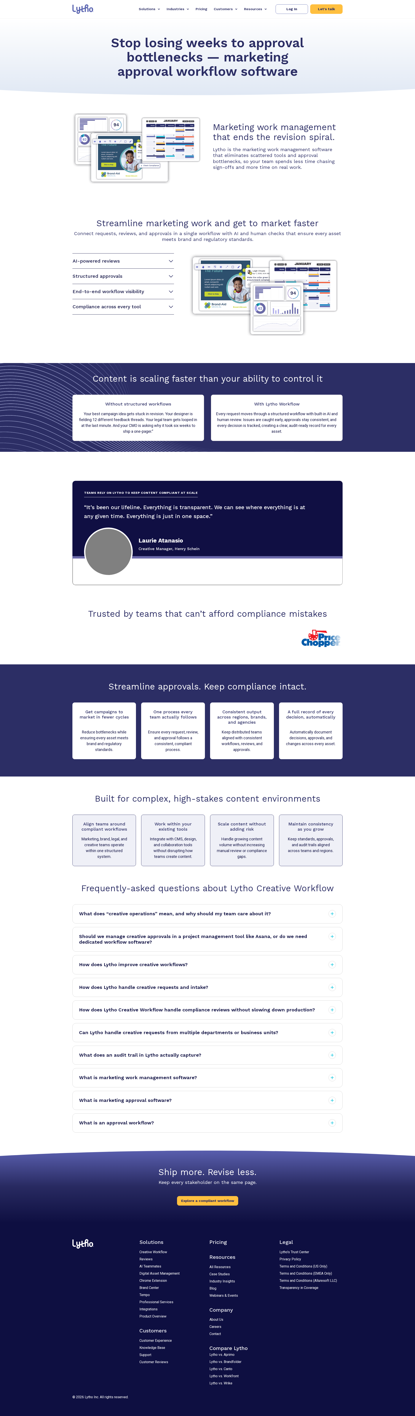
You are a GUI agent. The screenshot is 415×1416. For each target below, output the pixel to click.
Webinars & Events (223, 1295)
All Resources (220, 1267)
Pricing (201, 9)
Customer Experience (155, 1340)
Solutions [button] (147, 9)
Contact (215, 1334)
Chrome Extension (153, 1281)
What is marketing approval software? (125, 1100)
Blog (212, 1288)
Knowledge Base (152, 1348)
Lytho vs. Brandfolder (225, 1362)
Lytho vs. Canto (220, 1369)
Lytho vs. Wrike (220, 1383)
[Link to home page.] (83, 9)
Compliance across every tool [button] (107, 306)
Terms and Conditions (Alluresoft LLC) (308, 1281)
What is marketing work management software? (138, 1077)
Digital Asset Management (159, 1273)
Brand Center (149, 1288)
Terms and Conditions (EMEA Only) (305, 1273)
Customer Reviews (153, 1362)
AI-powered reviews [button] (96, 261)
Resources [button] (253, 9)
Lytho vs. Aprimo (222, 1355)
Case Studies (219, 1274)
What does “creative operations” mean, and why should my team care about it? (175, 913)
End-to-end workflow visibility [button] (108, 291)
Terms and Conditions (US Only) (303, 1266)
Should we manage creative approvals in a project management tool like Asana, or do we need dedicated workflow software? (193, 939)
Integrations (148, 1309)
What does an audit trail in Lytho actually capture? (140, 1055)
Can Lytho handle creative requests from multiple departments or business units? (178, 1032)
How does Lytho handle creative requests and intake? (143, 987)
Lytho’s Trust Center (294, 1252)
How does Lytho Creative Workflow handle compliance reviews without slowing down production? (197, 1009)
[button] (292, 9)
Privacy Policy (290, 1259)
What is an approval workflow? (116, 1122)
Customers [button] (223, 9)
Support (145, 1355)
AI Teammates (150, 1266)
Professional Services (156, 1302)
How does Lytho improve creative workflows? (133, 964)
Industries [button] (175, 9)
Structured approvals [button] (97, 276)
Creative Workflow (153, 1252)
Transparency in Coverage (298, 1288)
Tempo (144, 1295)
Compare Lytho (228, 1348)
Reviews (146, 1259)
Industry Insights (222, 1281)
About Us (216, 1320)
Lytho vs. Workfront (224, 1376)
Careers (215, 1327)
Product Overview (152, 1316)
